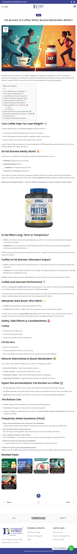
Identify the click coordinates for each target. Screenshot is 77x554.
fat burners (41, 364)
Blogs (29, 539)
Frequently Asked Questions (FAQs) (15, 118)
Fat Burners (10, 109)
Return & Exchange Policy (61, 536)
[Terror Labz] (38, 518)
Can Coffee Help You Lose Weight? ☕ (15, 91)
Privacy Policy (57, 532)
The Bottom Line (10, 116)
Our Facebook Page (33, 532)
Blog (38, 15)
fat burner (53, 395)
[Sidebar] (2, 168)
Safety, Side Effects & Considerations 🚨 (16, 105)
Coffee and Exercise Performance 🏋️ (15, 100)
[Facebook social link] (71, 1)
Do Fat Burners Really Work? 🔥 (13, 93)
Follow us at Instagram (34, 536)
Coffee (9, 107)
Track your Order (58, 539)
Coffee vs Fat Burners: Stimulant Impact (16, 98)
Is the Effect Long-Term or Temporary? (15, 96)
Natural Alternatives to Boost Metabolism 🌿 (17, 111)
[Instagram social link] (74, 1)
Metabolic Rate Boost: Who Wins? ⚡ (15, 103)
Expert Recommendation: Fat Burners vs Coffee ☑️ (19, 114)
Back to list (38, 502)
